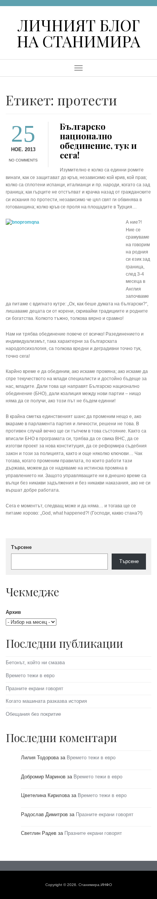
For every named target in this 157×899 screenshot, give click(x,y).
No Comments (23, 160)
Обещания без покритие (33, 714)
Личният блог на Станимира (78, 32)
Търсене (21, 547)
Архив (13, 612)
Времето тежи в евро (30, 675)
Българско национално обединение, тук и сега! (98, 141)
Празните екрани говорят (34, 688)
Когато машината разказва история (46, 701)
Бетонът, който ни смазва (35, 662)
